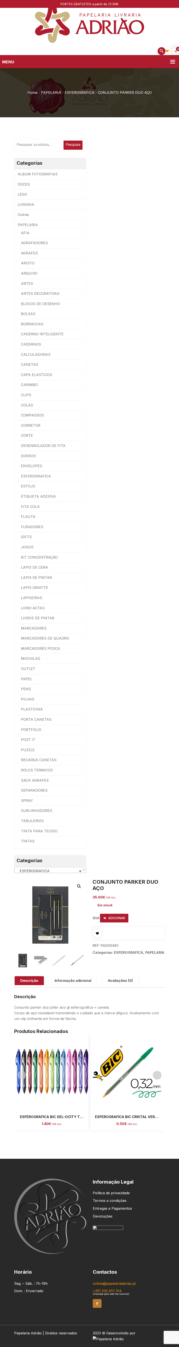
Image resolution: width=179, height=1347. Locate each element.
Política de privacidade (111, 1193)
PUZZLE (28, 750)
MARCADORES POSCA (40, 648)
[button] (79, 886)
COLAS (27, 405)
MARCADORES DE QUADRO (45, 638)
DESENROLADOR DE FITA (43, 445)
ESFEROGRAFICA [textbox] (48, 871)
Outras (23, 214)
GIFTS (26, 537)
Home (33, 92)
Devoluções (102, 1216)
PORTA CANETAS (36, 719)
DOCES (24, 184)
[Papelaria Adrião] (89, 23)
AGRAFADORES (34, 243)
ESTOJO (28, 486)
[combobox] (50, 870)
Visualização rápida (57, 1104)
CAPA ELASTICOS (36, 375)
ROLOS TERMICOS (37, 770)
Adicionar (116, 918)
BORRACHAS (32, 324)
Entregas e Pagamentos (112, 1208)
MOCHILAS (30, 658)
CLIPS (26, 395)
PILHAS (27, 699)
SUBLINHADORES (36, 810)
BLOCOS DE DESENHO (40, 304)
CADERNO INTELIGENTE (42, 334)
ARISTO (27, 263)
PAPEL (26, 679)
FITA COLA (30, 506)
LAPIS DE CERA (34, 567)
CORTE (27, 435)
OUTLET (28, 669)
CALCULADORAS (35, 354)
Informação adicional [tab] (73, 980)
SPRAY (27, 800)
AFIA (25, 233)
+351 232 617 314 (107, 1291)
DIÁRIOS (28, 456)
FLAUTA (28, 516)
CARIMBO (29, 385)
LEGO (22, 194)
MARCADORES (33, 628)
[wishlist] (97, 933)
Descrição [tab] (29, 980)
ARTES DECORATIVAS (40, 293)
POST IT (28, 739)
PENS (26, 689)
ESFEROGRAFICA (80, 92)
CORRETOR (30, 425)
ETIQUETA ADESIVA (38, 496)
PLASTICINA (32, 709)
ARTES (27, 283)
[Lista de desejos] (167, 51)
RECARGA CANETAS (39, 760)
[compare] (66, 1104)
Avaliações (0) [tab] (120, 980)
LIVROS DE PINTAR (37, 618)
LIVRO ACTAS (33, 608)
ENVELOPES (31, 466)
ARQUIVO (29, 273)
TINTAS (27, 841)
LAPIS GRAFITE (34, 587)
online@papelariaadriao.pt (114, 1283)
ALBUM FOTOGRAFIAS (38, 174)
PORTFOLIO (31, 729)
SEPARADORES (34, 790)
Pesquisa (73, 144)
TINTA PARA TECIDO (39, 831)
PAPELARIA (51, 92)
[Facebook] (97, 1303)
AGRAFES (29, 253)
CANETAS (29, 364)
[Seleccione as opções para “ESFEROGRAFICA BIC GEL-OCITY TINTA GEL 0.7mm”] (47, 1104)
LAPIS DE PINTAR (36, 577)
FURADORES (32, 527)
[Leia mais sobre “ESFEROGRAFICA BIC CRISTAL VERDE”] (122, 1104)
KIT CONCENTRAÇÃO (39, 557)
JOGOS (27, 547)
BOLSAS (28, 314)
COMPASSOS (32, 415)
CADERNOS (31, 344)
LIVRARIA (26, 204)
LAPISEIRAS (31, 598)
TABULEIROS (32, 821)
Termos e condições (109, 1200)
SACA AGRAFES (35, 780)
